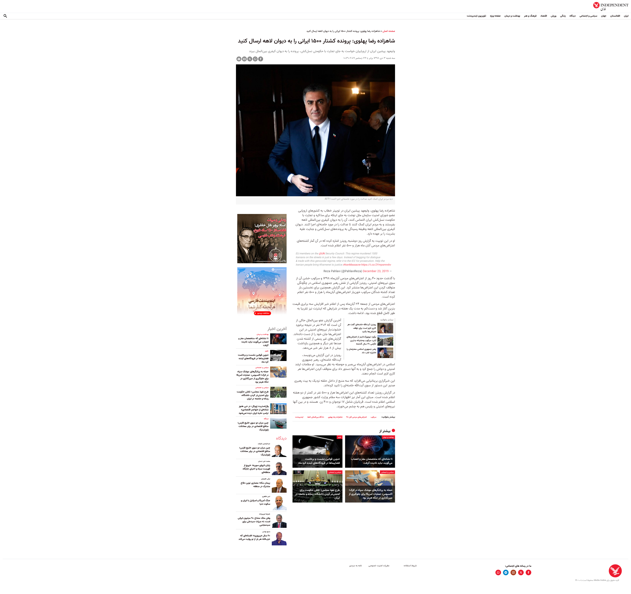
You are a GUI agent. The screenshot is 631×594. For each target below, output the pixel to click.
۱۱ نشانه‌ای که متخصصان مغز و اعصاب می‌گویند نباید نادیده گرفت (371, 461)
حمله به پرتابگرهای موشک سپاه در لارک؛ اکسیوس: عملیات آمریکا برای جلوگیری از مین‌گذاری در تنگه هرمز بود (370, 494)
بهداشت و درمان (512, 16)
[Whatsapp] (255, 58)
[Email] (244, 58)
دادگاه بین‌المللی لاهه (315, 417)
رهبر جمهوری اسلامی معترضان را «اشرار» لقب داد (361, 351)
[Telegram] (506, 572)
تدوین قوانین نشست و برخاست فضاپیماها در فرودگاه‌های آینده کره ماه (319, 461)
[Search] (5, 16)
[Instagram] (513, 572)
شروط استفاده (410, 566)
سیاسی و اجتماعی (588, 16)
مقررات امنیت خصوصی (378, 566)
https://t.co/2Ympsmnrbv (376, 265)
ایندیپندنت (299, 417)
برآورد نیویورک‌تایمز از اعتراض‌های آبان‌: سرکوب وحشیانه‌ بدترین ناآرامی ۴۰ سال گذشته (361, 340)
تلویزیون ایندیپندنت (476, 16)
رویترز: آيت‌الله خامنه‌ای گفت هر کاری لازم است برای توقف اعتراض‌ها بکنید (361, 328)
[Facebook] (260, 58)
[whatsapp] (498, 572)
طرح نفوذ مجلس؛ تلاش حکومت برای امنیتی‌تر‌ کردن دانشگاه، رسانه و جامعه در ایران (317, 494)
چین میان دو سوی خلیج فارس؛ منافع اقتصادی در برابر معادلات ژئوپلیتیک (253, 426)
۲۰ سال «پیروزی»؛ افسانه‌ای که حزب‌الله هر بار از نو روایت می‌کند (254, 537)
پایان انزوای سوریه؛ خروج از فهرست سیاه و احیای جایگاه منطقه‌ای (256, 468)
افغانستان (615, 16)
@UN (322, 254)
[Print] (238, 58)
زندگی (563, 16)
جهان (603, 16)
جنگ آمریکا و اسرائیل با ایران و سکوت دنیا (255, 502)
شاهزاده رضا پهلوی (335, 417)
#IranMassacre (351, 265)
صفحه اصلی (388, 31)
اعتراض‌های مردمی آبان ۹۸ (356, 417)
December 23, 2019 (376, 271)
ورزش (553, 16)
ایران (626, 16)
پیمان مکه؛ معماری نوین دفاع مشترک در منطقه (255, 484)
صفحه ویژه (495, 16)
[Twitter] (249, 58)
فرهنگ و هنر (530, 16)
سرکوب (373, 417)
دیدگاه (573, 16)
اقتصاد (543, 16)
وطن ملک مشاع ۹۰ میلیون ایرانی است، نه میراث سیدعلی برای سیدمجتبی (254, 521)
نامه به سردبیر (355, 566)
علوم (339, 437)
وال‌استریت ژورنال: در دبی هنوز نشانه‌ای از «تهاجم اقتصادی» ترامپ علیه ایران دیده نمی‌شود (254, 409)
